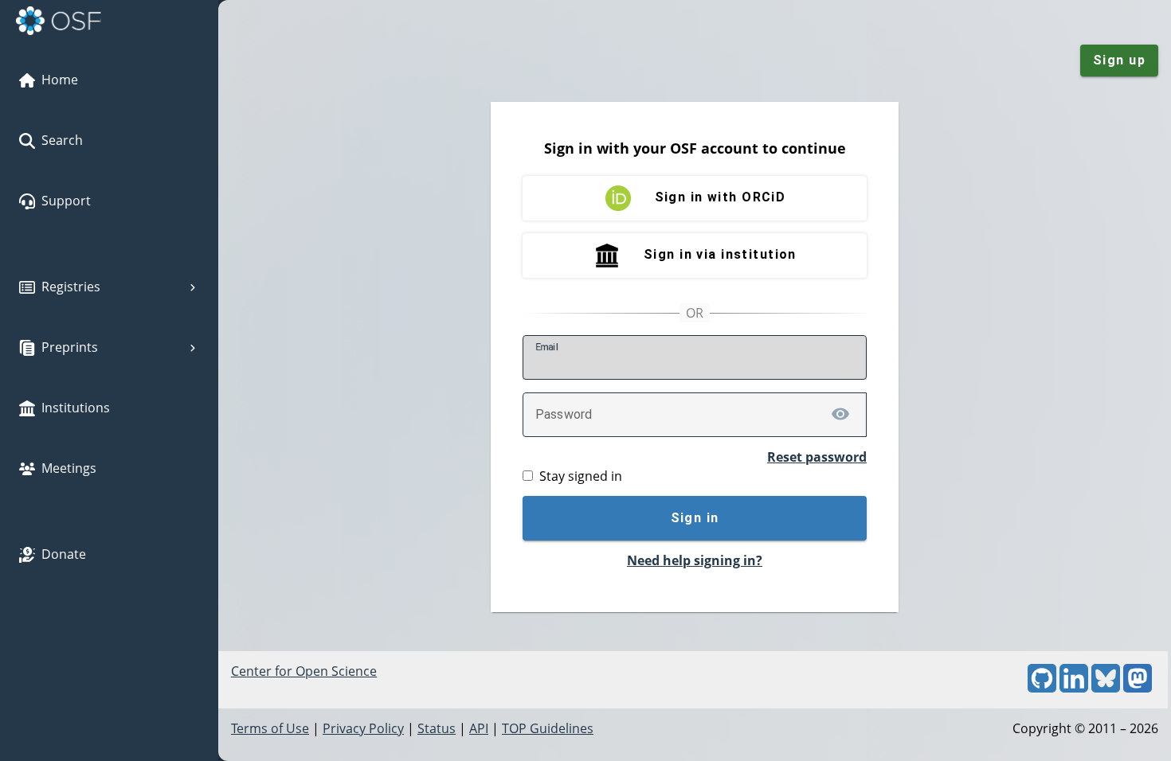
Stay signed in (580, 476)
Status (436, 728)
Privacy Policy (363, 728)
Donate (63, 554)
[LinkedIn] (1073, 688)
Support (66, 200)
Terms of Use (270, 728)
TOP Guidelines (547, 728)
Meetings (68, 468)
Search (62, 140)
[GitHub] (1042, 688)
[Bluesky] (1105, 688)
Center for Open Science (304, 671)
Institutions (75, 407)
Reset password (817, 457)
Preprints (69, 347)
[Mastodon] (1137, 688)
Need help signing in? (694, 560)
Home (59, 79)
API (478, 728)
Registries (70, 286)
